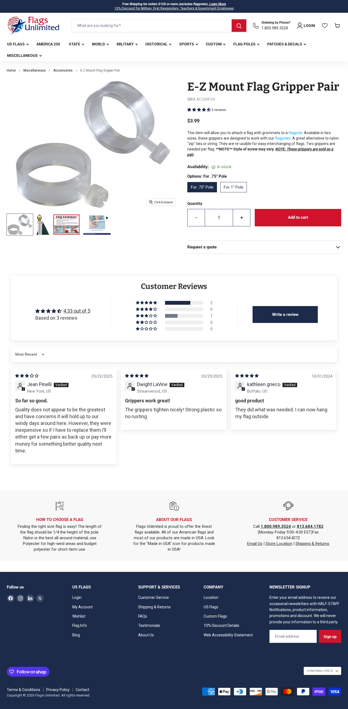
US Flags (16, 44)
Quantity (194, 203)
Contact (82, 690)
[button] (199, 109)
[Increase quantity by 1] (241, 217)
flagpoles (283, 138)
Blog (76, 635)
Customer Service (153, 597)
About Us (146, 635)
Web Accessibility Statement (228, 635)
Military (126, 44)
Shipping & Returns (312, 543)
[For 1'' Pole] (235, 194)
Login (77, 597)
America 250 (48, 44)
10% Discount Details (221, 625)
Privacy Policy (58, 690)
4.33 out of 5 (76, 311)
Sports (187, 44)
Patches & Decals (285, 44)
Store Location (279, 543)
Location (211, 597)
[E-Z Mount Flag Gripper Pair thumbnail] (20, 224)
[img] (27, 376)
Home (11, 70)
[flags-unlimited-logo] (33, 25)
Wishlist (78, 616)
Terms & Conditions (23, 690)
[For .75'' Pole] (203, 194)
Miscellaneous (23, 55)
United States (320, 670)
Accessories (63, 70)
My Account (82, 607)
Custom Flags (215, 616)
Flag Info (79, 625)
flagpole (295, 133)
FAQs (142, 616)
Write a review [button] (285, 314)
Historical (156, 44)
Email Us (254, 543)
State (75, 44)
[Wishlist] (325, 25)
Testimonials (149, 625)
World (99, 44)
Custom (214, 44)
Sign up (330, 636)
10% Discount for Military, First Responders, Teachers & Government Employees (174, 8)
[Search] (239, 25)
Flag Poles (244, 44)
